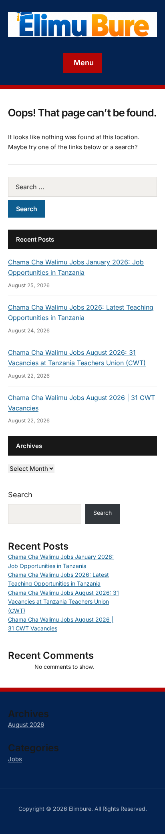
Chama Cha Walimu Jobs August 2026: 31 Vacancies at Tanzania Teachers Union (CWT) (63, 601)
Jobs (15, 759)
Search (20, 494)
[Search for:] (82, 187)
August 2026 (26, 724)
